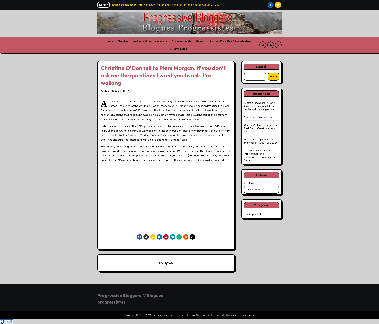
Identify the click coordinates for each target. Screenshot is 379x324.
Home (109, 40)
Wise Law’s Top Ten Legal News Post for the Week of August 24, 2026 (261, 128)
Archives (249, 183)
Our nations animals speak (259, 117)
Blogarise (231, 315)
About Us (123, 40)
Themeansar (247, 315)
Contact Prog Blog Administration (230, 40)
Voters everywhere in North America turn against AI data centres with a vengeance (260, 106)
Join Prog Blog (178, 48)
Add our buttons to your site (150, 40)
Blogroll (200, 40)
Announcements (181, 40)
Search (261, 66)
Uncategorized (252, 214)
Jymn (107, 91)
